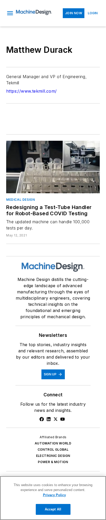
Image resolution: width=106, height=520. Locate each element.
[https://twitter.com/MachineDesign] (55, 419)
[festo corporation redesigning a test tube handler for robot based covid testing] (53, 167)
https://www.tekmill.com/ (31, 91)
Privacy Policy (54, 495)
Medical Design (20, 200)
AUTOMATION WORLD (53, 443)
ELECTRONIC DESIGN (53, 456)
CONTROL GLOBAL (53, 449)
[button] (10, 13)
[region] (53, 498)
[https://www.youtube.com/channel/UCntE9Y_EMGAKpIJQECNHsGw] (62, 419)
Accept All (53, 509)
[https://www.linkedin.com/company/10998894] (48, 419)
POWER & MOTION (53, 462)
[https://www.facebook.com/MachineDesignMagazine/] (41, 419)
